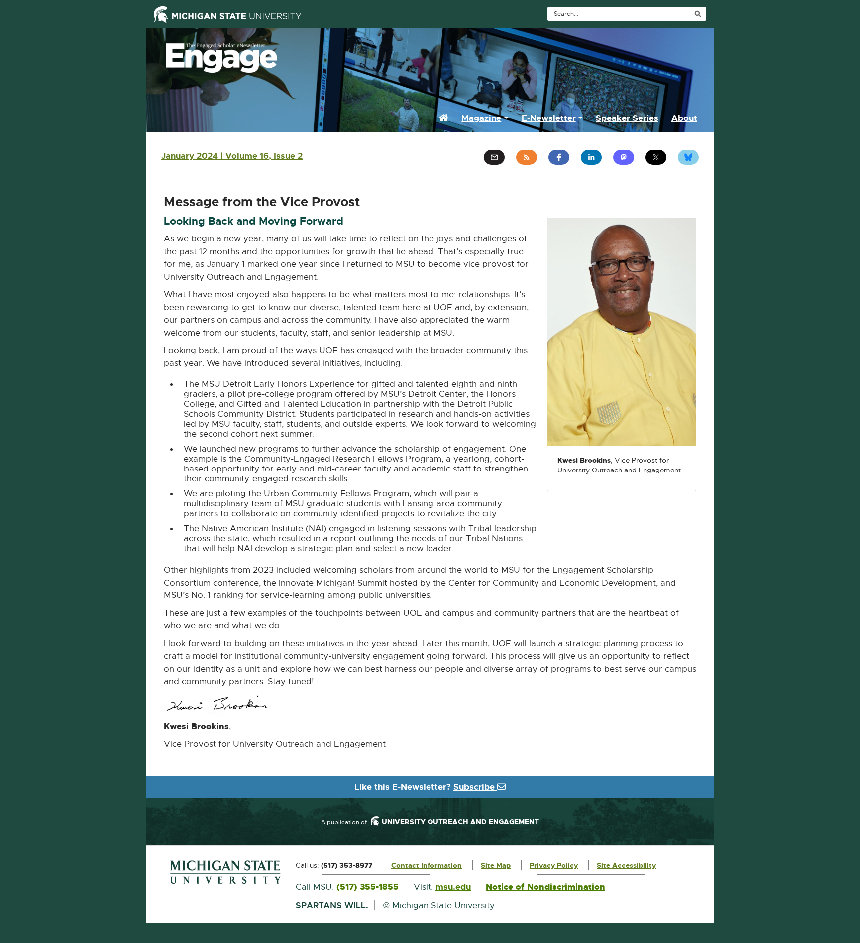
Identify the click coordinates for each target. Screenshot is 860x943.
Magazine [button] (481, 118)
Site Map (496, 865)
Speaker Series (627, 118)
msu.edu (453, 886)
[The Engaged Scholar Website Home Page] (430, 55)
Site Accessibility (626, 865)
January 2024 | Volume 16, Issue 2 (232, 155)
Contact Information (426, 865)
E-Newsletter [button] (549, 118)
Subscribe (475, 786)
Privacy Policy (554, 865)
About (684, 118)
